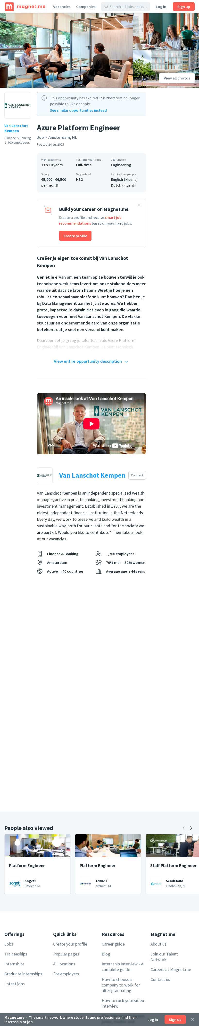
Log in (161, 6)
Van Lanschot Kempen (16, 128)
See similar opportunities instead (78, 110)
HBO (79, 179)
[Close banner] (139, 205)
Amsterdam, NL (62, 137)
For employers (66, 974)
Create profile (75, 235)
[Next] (191, 828)
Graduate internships (23, 974)
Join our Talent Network (164, 956)
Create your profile (70, 944)
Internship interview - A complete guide (122, 966)
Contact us (160, 979)
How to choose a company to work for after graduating (121, 985)
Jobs (8, 944)
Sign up (183, 6)
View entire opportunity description (88, 361)
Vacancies (61, 6)
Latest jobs (14, 984)
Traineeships (15, 954)
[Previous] (183, 828)
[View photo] (66, 50)
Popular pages (66, 954)
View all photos (177, 78)
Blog (106, 954)
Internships (14, 964)
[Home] (25, 6)
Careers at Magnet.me (170, 969)
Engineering (121, 164)
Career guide (113, 944)
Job (40, 137)
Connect (137, 475)
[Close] (192, 1019)
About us (158, 944)
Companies (85, 6)
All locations (64, 964)
